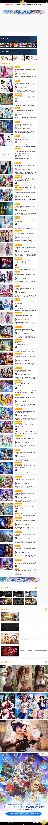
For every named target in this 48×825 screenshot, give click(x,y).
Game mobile (3, 598)
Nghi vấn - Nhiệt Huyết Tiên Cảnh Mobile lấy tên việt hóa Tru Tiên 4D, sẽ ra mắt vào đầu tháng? (25, 563)
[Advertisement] (24, 24)
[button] (36, 46)
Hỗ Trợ (13, 822)
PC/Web (2, 591)
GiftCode (5, 609)
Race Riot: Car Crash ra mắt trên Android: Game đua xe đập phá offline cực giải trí (32, 604)
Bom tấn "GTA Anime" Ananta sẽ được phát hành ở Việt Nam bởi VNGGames (23, 4)
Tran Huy (19, 114)
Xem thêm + (18, 573)
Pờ (18, 346)
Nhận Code (33, 616)
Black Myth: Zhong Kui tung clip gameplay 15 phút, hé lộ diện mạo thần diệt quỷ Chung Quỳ (19, 596)
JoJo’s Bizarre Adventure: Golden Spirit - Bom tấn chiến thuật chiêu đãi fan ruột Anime (6, 604)
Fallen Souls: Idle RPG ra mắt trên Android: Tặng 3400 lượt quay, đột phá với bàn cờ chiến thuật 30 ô (19, 604)
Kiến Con (19, 538)
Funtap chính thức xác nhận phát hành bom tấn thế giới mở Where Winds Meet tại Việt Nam (7, 596)
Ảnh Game (5, 662)
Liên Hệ (9, 822)
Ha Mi (19, 182)
